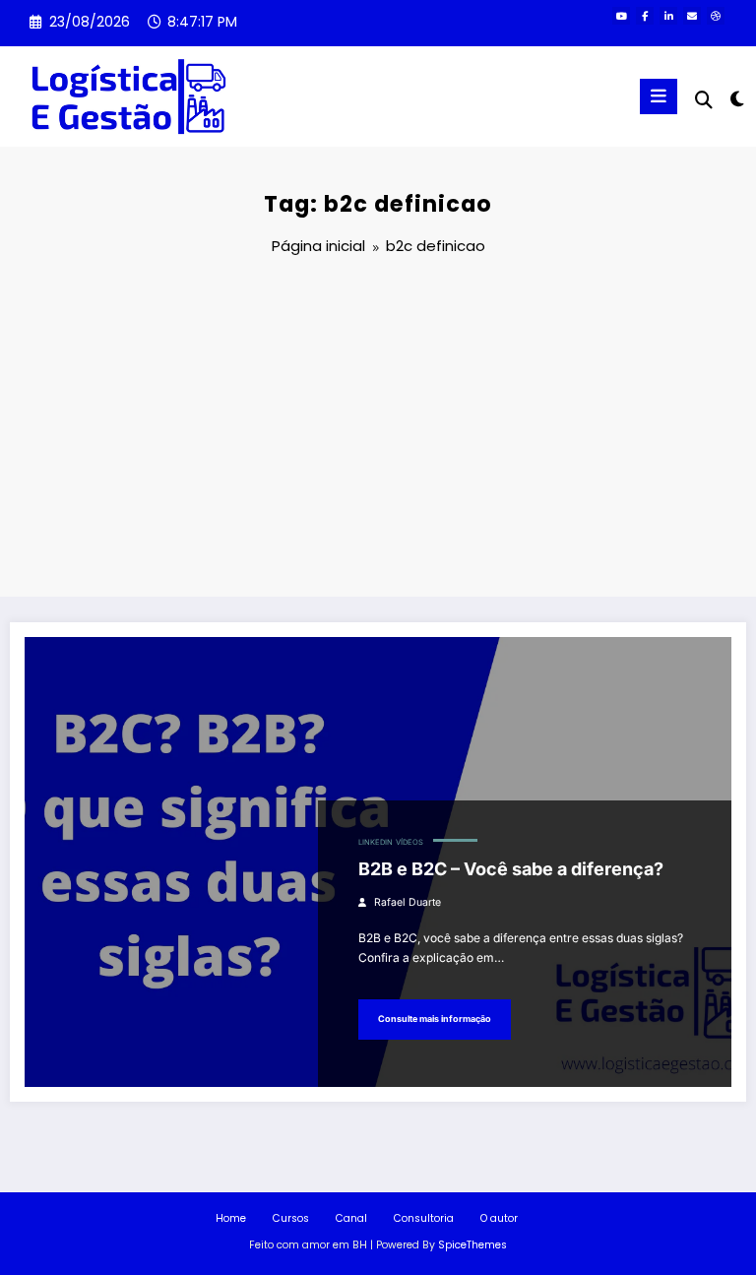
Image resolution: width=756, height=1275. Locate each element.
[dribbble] (715, 16)
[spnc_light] (735, 99)
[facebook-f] (645, 16)
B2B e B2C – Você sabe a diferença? (510, 869)
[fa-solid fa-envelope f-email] (692, 16)
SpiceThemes (472, 1245)
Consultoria (424, 1218)
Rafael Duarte (407, 902)
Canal (351, 1218)
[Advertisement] (378, 429)
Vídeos (409, 842)
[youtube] (621, 16)
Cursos (291, 1218)
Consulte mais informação (434, 1018)
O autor (499, 1218)
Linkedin (375, 842)
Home (231, 1218)
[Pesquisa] (704, 100)
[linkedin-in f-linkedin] (668, 16)
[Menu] (658, 96)
